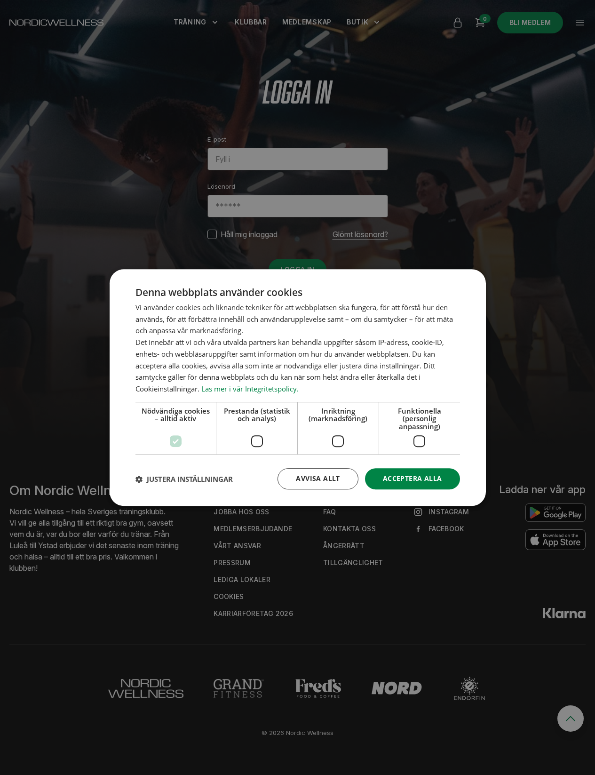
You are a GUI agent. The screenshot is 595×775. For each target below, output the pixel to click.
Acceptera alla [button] (412, 478)
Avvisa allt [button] (318, 478)
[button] (184, 479)
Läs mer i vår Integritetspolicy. (250, 388)
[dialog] (298, 387)
